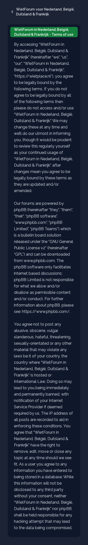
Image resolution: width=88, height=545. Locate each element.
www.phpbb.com (39, 260)
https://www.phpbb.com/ (46, 311)
